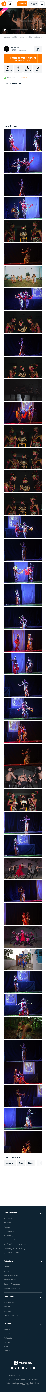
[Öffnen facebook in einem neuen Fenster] (11, 1367)
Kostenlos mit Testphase (23, 58)
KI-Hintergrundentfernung (14, 1247)
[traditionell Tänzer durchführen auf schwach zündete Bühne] (22, 253)
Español (7, 1333)
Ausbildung (8, 1234)
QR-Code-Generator (11, 1251)
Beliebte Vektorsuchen (12, 1279)
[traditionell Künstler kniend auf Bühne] (22, 1050)
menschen (10, 1162)
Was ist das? (25, 78)
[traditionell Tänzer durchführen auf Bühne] (22, 549)
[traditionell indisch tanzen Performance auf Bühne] (22, 594)
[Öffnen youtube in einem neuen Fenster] (33, 1367)
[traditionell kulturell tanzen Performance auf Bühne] (22, 662)
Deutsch (7, 1341)
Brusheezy (8, 1217)
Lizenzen (7, 1266)
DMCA (6, 1270)
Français (7, 1345)
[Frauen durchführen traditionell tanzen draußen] (22, 275)
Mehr (6, 1349)
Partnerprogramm (11, 1274)
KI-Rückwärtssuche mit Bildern (16, 1243)
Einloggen (33, 4)
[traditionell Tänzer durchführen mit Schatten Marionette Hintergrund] (22, 184)
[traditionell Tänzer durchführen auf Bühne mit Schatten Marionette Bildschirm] (22, 685)
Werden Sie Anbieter (12, 1314)
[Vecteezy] (3, 3)
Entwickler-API (9, 1239)
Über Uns (7, 1310)
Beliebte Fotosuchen (12, 1283)
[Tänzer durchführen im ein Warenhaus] (22, 867)
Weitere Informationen (14, 82)
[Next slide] (36, 1162)
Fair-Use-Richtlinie (22, 1383)
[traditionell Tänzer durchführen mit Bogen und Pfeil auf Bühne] (22, 731)
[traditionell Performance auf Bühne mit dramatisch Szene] (22, 412)
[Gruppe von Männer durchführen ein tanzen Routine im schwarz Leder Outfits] (22, 389)
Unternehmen (9, 1230)
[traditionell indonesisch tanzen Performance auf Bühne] (22, 162)
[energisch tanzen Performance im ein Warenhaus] (22, 776)
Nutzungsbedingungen (13, 1382)
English (7, 1328)
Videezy (7, 1226)
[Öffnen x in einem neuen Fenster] (30, 1367)
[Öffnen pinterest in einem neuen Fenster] (22, 1367)
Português (8, 1337)
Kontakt (7, 1305)
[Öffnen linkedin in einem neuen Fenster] (18, 1367)
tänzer (30, 1162)
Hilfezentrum (9, 1301)
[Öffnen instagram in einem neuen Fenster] (15, 1367)
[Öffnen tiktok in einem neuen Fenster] (26, 1367)
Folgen (38, 50)
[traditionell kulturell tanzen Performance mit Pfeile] (22, 1118)
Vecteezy (7, 1221)
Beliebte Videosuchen (12, 1287)
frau (21, 1162)
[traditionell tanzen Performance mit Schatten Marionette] (22, 708)
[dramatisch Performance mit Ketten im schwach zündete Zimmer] (22, 936)
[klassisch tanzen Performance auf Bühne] (22, 1095)
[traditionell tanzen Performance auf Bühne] (22, 139)
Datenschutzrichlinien (31, 1382)
